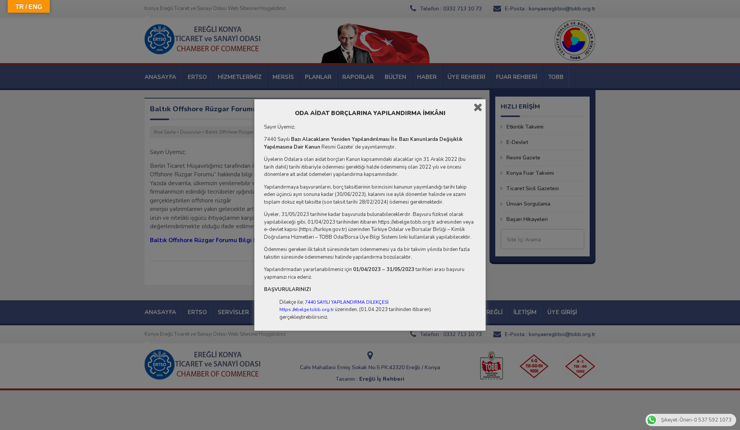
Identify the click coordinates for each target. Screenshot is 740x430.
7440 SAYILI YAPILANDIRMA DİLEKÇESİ (346, 302)
